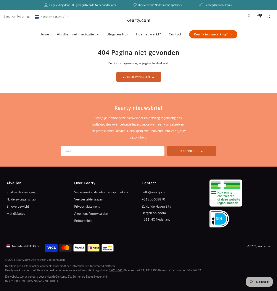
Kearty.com (138, 20)
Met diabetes (15, 213)
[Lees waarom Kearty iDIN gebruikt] (219, 218)
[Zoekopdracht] (268, 16)
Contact (175, 34)
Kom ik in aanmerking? (211, 34)
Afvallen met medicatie (75, 34)
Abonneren (189, 151)
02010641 (116, 270)
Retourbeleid (83, 221)
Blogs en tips (117, 34)
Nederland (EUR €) (52, 16)
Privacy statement (87, 206)
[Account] (249, 16)
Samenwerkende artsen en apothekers (101, 192)
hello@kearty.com (154, 192)
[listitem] (80, 5)
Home (44, 34)
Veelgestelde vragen (88, 199)
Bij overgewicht (17, 206)
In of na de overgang (20, 192)
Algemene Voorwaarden (91, 213)
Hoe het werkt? (148, 34)
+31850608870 (153, 199)
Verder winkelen (136, 76)
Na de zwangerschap (20, 199)
